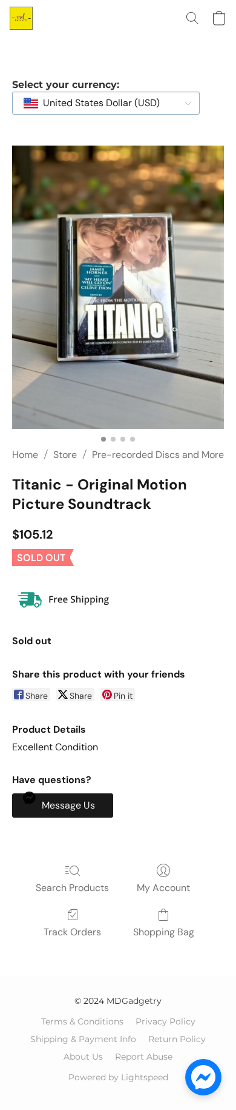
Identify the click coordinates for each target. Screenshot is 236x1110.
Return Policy (177, 1039)
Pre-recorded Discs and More (158, 454)
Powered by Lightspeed (118, 1077)
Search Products (72, 887)
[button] (22, 18)
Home (25, 454)
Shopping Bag (163, 932)
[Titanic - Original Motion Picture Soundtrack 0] (118, 287)
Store (65, 454)
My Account (163, 887)
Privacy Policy (165, 1021)
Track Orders (72, 932)
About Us (83, 1056)
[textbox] (98, 103)
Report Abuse (143, 1056)
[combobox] (106, 103)
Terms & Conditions (82, 1021)
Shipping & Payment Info (83, 1039)
